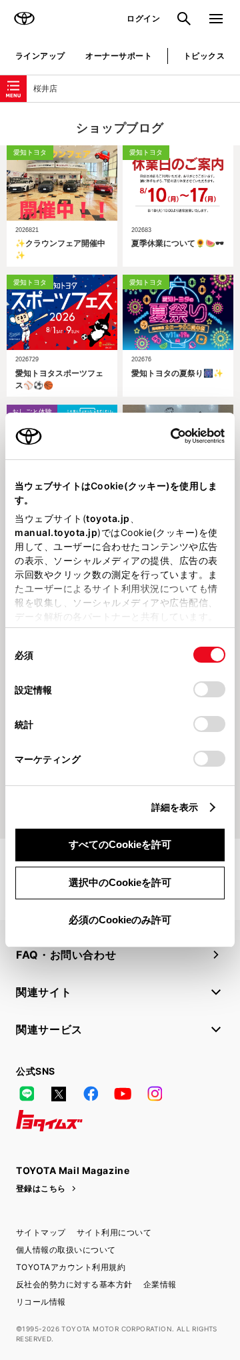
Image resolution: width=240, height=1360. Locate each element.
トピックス (204, 56)
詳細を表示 (175, 807)
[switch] (209, 689)
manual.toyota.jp (56, 532)
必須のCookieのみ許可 (120, 919)
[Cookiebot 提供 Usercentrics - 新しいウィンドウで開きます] (166, 436)
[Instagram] (154, 1094)
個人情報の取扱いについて (66, 1250)
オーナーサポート (118, 56)
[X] (58, 1094)
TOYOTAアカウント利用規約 (70, 1267)
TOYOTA (24, 18)
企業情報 (160, 1284)
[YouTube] (122, 1094)
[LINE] (26, 1094)
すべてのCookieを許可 (120, 844)
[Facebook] (90, 1094)
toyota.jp (108, 518)
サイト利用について (114, 1232)
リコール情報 (41, 1302)
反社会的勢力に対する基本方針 (74, 1284)
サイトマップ (41, 1232)
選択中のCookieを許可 (120, 882)
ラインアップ (40, 56)
